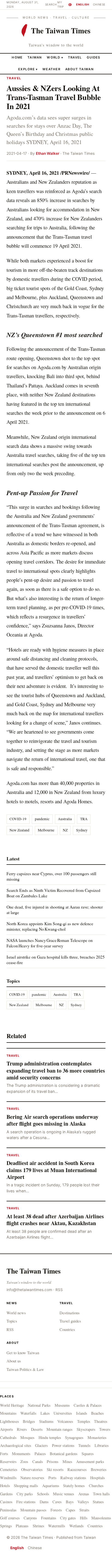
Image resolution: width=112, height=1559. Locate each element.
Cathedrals (8, 1437)
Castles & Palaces (88, 1405)
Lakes (45, 1413)
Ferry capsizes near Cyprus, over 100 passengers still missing (51, 876)
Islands (81, 1413)
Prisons (52, 1461)
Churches (96, 1485)
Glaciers (41, 1445)
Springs (6, 1525)
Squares (88, 1453)
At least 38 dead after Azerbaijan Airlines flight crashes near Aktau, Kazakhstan (55, 1219)
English (82, 4)
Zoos (24, 1461)
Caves (57, 1501)
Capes (70, 1510)
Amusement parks (90, 1461)
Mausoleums (101, 1517)
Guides (93, 57)
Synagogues (74, 1437)
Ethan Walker (47, 153)
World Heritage (12, 1405)
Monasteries (97, 1437)
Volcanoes (65, 1421)
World (53, 57)
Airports (6, 1429)
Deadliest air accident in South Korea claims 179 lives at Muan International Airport (52, 1170)
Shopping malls (26, 1485)
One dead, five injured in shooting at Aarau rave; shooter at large (55, 909)
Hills (84, 1517)
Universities (63, 1413)
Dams (44, 1501)
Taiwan (34, 57)
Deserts (37, 1429)
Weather (51, 69)
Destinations (70, 1312)
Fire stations (26, 1501)
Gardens (6, 1493)
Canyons (30, 1517)
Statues (98, 1501)
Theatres (100, 1421)
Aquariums (50, 1485)
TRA (84, 818)
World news (16, 1312)
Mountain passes (33, 1510)
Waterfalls (28, 1413)
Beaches (97, 1413)
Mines (67, 1461)
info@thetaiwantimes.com (29, 1290)
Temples (83, 1421)
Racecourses (77, 1469)
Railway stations (73, 1477)
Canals (37, 1461)
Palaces (40, 1453)
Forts (4, 1453)
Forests (56, 1510)
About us (14, 1361)
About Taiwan (79, 69)
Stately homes (74, 1485)
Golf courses (10, 1517)
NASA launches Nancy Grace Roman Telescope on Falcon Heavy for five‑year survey (50, 942)
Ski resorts (55, 1469)
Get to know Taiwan (23, 1352)
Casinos (6, 1501)
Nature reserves (32, 1477)
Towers (104, 1429)
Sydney (82, 830)
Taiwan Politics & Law (25, 1369)
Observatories (32, 1469)
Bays (70, 1501)
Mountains (8, 1413)
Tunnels (84, 1445)
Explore (28, 69)
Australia (65, 818)
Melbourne (46, 830)
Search (51, 4)
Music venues (63, 1493)
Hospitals (97, 1477)
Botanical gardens (63, 1453)
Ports (52, 1477)
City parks (25, 1493)
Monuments (21, 1453)
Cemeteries (8, 1469)
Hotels (5, 1485)
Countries (67, 1329)
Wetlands (76, 1525)
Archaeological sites (15, 1445)
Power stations (63, 1445)
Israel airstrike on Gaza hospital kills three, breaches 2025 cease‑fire (56, 959)
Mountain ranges (59, 1429)
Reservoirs (8, 1461)
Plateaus (22, 1525)
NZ (65, 830)
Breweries (99, 1469)
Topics (12, 1321)
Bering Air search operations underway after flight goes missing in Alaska (52, 1120)
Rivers (22, 1429)
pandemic (42, 818)
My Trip (64, 4)
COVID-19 (18, 818)
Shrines (38, 1525)
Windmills (8, 1477)
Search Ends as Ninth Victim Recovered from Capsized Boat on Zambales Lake (53, 892)
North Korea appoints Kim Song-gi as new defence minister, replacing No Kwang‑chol (50, 926)
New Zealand (19, 830)
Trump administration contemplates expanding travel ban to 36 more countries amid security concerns (56, 1070)
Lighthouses (9, 1421)
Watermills (56, 1525)
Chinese (99, 4)
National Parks (39, 1405)
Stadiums (46, 1421)
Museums (62, 1405)
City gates (68, 1517)
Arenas (83, 1493)
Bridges (29, 1421)
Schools (43, 1493)
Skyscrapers (86, 1429)
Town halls (101, 1493)
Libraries (102, 1445)
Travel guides (70, 1321)
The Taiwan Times (34, 1271)
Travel (75, 57)
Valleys (83, 1501)
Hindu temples (50, 1437)
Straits (84, 1510)
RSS (59, 1290)
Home (17, 57)
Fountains (48, 1517)
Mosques (27, 1437)
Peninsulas (8, 1510)
